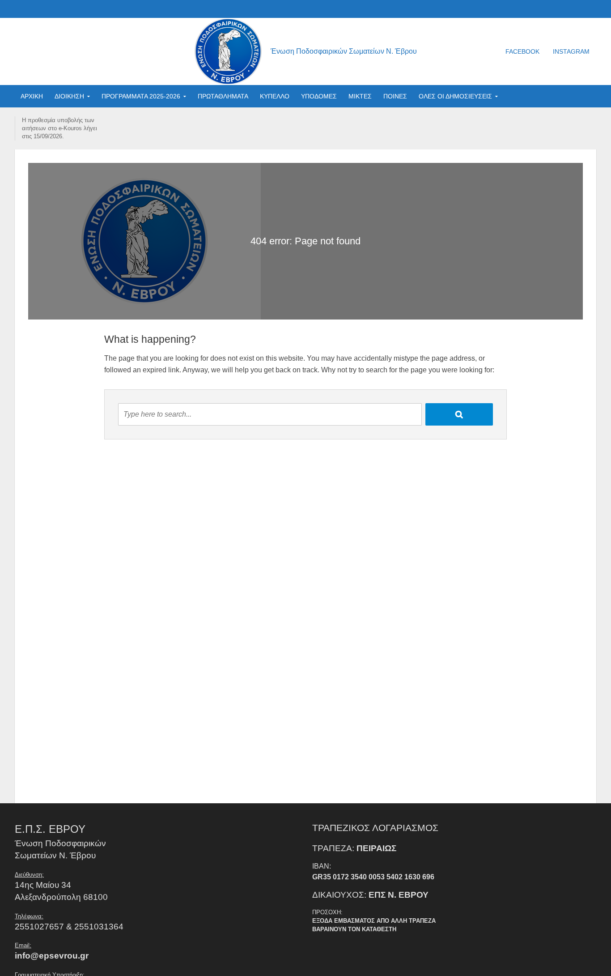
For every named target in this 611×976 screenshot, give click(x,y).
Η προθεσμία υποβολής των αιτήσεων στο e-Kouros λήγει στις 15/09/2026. (59, 128)
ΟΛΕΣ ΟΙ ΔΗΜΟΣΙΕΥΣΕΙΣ (455, 96)
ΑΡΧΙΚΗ (32, 96)
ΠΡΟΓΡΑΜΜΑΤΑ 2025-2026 (141, 96)
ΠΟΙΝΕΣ (395, 96)
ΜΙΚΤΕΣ (360, 96)
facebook (522, 51)
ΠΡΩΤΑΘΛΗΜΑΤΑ (223, 96)
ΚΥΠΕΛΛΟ (274, 96)
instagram (571, 51)
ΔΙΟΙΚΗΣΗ (69, 96)
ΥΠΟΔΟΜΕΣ (319, 96)
